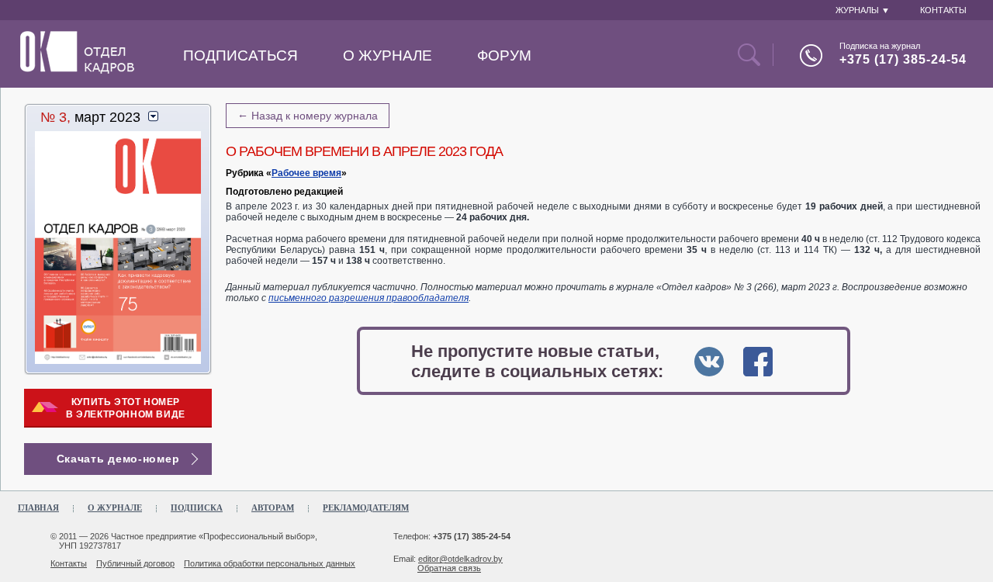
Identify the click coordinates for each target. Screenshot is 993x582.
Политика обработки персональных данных (269, 563)
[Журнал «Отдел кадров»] (77, 70)
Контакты (68, 563)
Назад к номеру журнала (307, 115)
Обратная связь (449, 568)
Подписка (197, 507)
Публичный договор (135, 563)
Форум (504, 55)
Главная (38, 507)
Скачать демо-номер (118, 458)
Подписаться (240, 55)
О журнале (387, 55)
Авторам (272, 507)
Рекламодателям (366, 507)
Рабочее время (306, 173)
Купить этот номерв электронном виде (125, 408)
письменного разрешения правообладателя (368, 298)
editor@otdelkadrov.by (460, 558)
